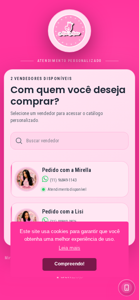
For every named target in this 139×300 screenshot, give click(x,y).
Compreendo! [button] (69, 264)
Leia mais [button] (69, 248)
